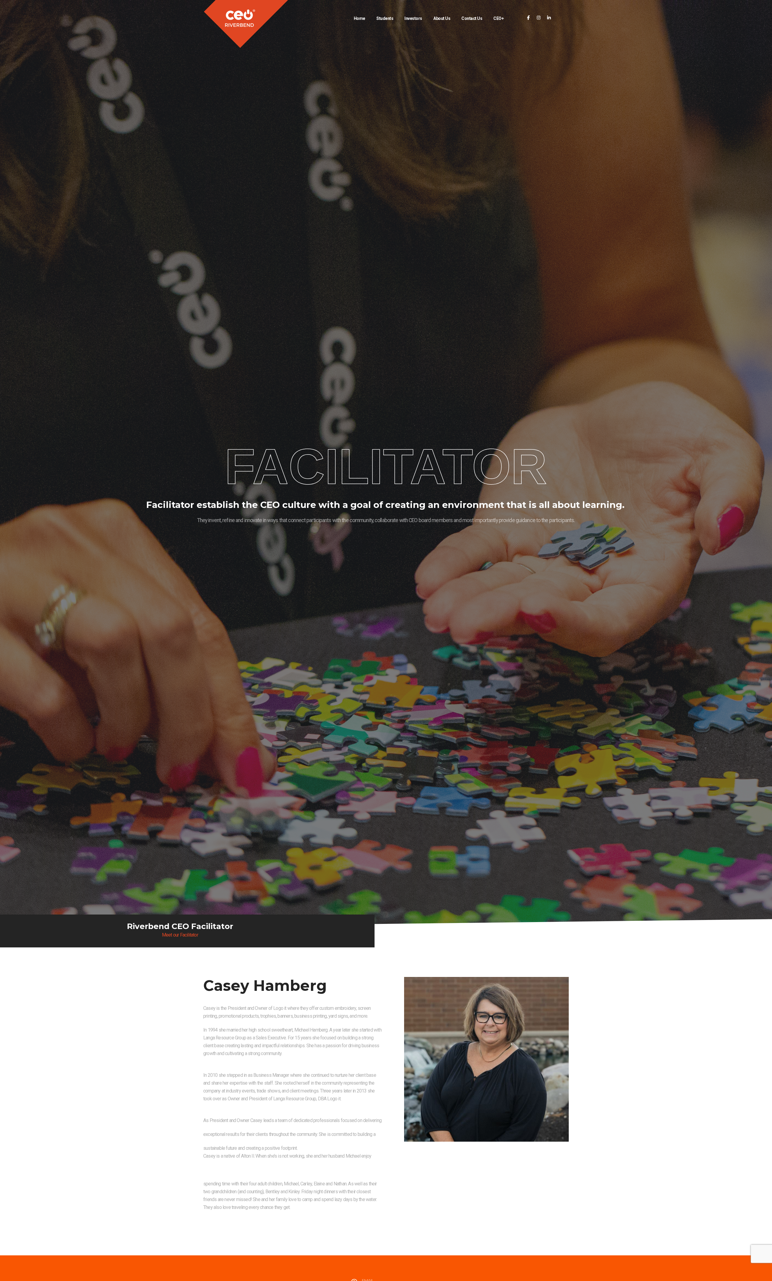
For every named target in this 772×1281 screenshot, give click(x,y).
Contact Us (471, 18)
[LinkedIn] (549, 18)
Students (384, 18)
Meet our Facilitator (180, 935)
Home (359, 18)
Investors (413, 18)
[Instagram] (539, 18)
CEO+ (498, 18)
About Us (441, 18)
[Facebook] (528, 18)
